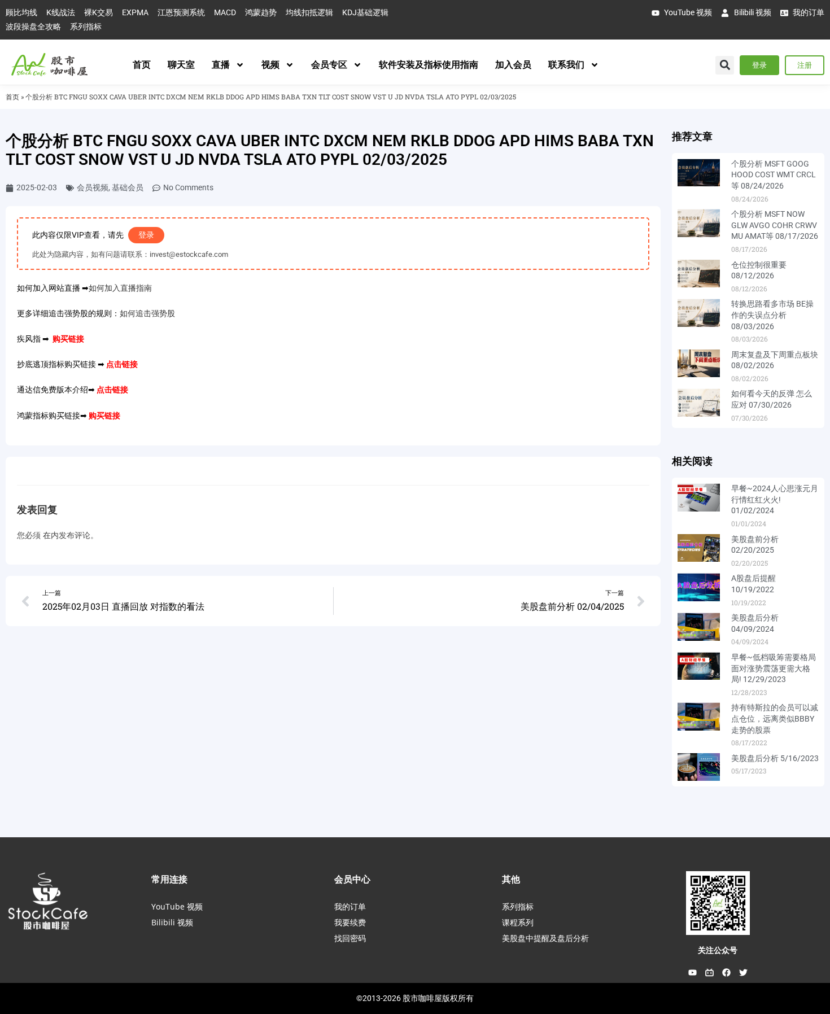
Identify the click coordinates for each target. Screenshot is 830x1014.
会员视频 (92, 187)
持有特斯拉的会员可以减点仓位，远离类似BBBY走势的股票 (774, 718)
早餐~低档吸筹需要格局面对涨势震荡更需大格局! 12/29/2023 (773, 668)
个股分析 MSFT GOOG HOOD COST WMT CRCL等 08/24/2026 (773, 174)
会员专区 (329, 64)
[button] (724, 65)
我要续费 (350, 922)
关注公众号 (717, 950)
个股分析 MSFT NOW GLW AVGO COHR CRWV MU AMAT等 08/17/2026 (774, 225)
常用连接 (169, 879)
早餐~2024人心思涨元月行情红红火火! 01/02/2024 (774, 499)
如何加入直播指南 (120, 287)
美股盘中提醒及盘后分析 (545, 938)
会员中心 (352, 879)
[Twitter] (743, 972)
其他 (511, 879)
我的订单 (350, 906)
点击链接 (122, 364)
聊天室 (181, 64)
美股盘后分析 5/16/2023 (775, 758)
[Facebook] (726, 972)
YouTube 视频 (177, 906)
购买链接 (68, 338)
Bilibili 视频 (172, 922)
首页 (142, 64)
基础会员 (127, 187)
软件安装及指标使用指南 (428, 64)
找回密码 (350, 938)
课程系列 (518, 922)
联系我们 (566, 64)
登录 (146, 234)
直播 (221, 64)
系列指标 (518, 906)
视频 (270, 64)
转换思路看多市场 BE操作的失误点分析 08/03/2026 (772, 314)
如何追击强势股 (147, 313)
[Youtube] (692, 972)
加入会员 (513, 64)
